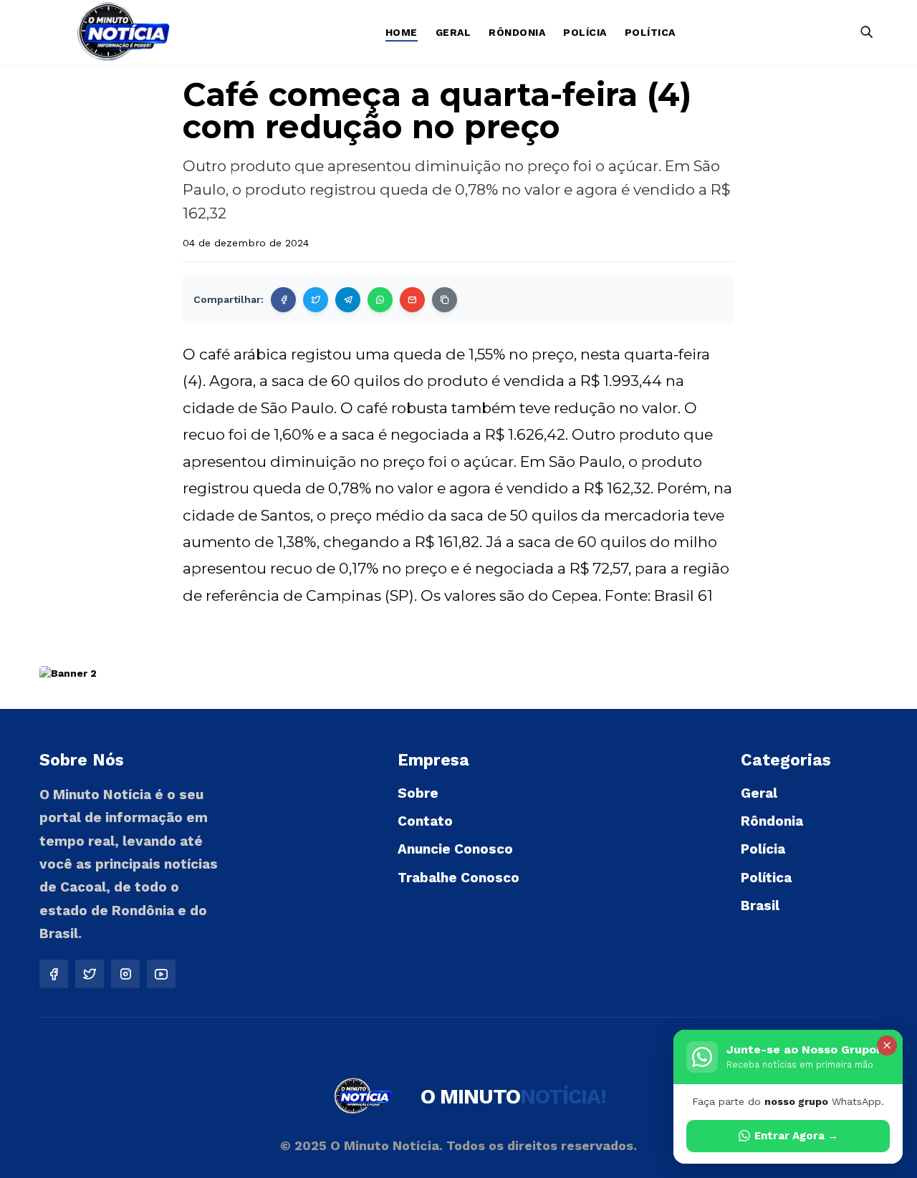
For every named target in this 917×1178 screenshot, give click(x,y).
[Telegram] (347, 299)
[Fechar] (887, 1045)
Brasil (760, 905)
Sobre (418, 793)
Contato (425, 821)
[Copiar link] (444, 299)
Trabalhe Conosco (458, 877)
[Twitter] (315, 299)
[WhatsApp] (380, 299)
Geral (453, 32)
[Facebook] (283, 299)
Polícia (585, 32)
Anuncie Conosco (455, 849)
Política (650, 32)
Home (401, 32)
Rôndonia (517, 32)
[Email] (412, 299)
